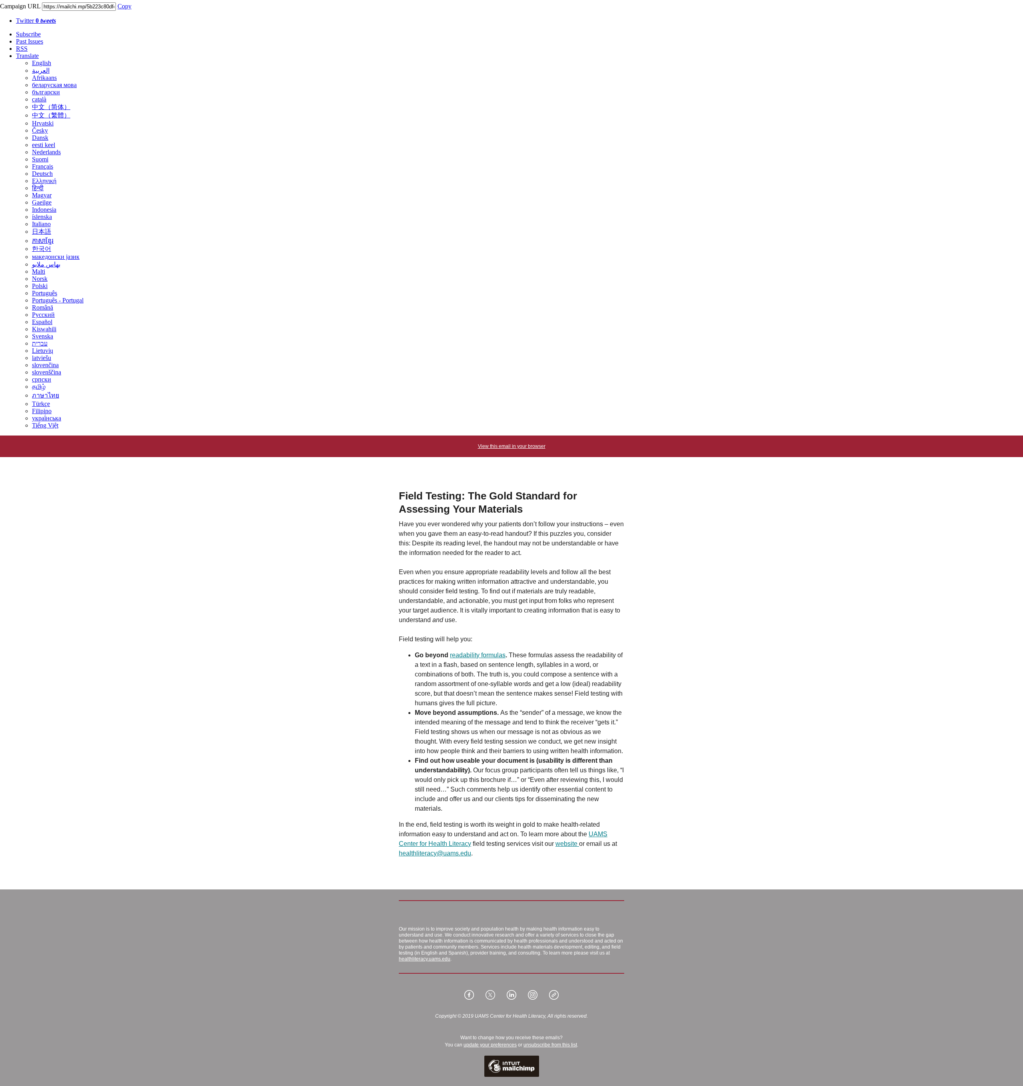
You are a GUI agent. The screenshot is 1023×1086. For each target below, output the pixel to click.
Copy (124, 6)
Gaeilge (42, 202)
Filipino (42, 411)
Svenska (42, 336)
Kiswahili (44, 329)
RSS (22, 48)
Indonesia (44, 209)
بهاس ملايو (46, 264)
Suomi (40, 159)
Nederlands (46, 152)
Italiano (41, 224)
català (39, 99)
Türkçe (41, 403)
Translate (27, 55)
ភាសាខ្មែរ (43, 240)
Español (42, 321)
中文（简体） (51, 106)
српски (41, 379)
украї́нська (46, 418)
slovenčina (45, 365)
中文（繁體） (51, 115)
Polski (40, 285)
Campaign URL (20, 6)
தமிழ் (39, 386)
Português (44, 293)
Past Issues (29, 41)
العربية (41, 70)
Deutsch (42, 173)
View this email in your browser (511, 446)
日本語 (41, 231)
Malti (38, 271)
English (41, 63)
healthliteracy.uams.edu (424, 959)
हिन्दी (38, 188)
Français (42, 166)
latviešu (41, 357)
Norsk (40, 278)
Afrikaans (44, 77)
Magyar (42, 195)
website (567, 843)
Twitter (36, 20)
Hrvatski (43, 123)
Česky (40, 130)
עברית (40, 343)
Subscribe (28, 34)
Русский (43, 314)
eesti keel (43, 144)
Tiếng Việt (45, 425)
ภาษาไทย (45, 395)
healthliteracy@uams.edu (435, 853)
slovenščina (46, 372)
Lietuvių (42, 350)
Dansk (40, 137)
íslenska (42, 216)
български (46, 92)
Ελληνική (44, 180)
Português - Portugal (58, 300)
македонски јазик (56, 256)
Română (42, 307)
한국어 (41, 248)
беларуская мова (54, 85)
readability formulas (478, 655)
